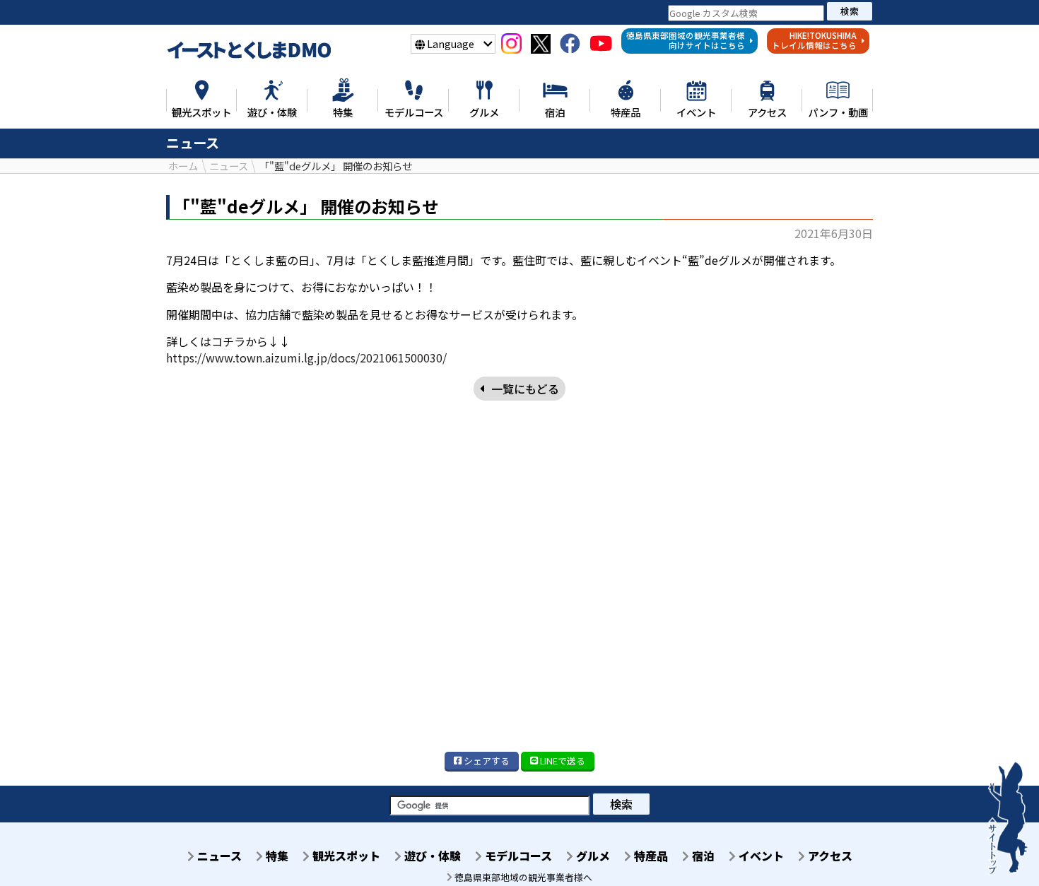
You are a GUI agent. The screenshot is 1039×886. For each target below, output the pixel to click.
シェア (486, 760)
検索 (849, 11)
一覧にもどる (525, 388)
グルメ (591, 855)
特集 (275, 855)
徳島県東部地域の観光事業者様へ (522, 877)
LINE (561, 760)
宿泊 (702, 855)
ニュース (218, 855)
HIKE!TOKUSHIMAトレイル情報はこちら (814, 40)
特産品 (649, 855)
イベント (760, 855)
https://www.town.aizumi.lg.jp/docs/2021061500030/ (306, 357)
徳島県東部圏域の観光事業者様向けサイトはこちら (685, 40)
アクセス (828, 855)
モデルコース (517, 855)
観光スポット (345, 855)
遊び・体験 (431, 855)
